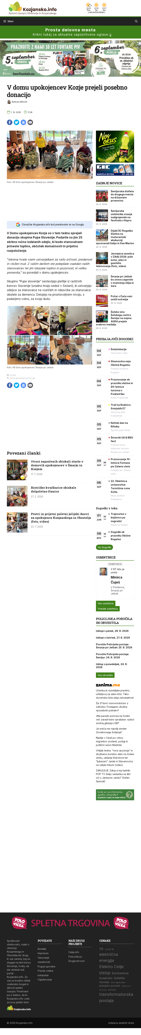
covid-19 (109, 949)
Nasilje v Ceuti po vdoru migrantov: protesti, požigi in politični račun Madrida (112, 741)
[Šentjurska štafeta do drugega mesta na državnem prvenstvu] (102, 196)
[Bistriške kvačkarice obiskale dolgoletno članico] (17, 505)
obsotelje (104, 982)
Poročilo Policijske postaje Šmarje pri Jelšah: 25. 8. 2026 (114, 646)
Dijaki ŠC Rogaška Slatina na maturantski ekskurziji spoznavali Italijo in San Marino (115, 237)
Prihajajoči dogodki (114, 339)
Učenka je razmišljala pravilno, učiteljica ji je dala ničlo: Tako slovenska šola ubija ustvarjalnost (115, 694)
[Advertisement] (50, 202)
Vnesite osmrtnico (108, 608)
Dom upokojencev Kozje (22, 378)
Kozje (13, 375)
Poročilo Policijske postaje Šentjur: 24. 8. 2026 (112, 656)
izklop (104, 972)
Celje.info (73, 952)
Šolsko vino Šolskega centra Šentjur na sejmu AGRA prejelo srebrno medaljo (114, 318)
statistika (112, 990)
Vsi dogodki (104, 547)
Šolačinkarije (119, 349)
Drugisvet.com (76, 960)
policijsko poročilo (109, 985)
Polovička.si (75, 956)
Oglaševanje (45, 979)
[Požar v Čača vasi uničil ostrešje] (102, 301)
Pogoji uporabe (46, 966)
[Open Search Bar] (136, 21)
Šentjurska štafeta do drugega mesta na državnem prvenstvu (122, 196)
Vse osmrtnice (106, 603)
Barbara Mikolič (19, 101)
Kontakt (42, 948)
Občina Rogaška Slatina (118, 982)
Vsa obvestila (105, 675)
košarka (119, 978)
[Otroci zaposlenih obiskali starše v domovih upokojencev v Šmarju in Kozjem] (17, 479)
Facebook (9, 122)
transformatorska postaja (116, 997)
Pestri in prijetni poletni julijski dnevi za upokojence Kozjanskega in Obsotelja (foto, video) (61, 517)
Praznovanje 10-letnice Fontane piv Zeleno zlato (121, 463)
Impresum (43, 953)
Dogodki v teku (106, 508)
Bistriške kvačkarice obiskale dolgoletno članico (53, 489)
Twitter (16, 122)
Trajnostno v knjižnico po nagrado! (118, 517)
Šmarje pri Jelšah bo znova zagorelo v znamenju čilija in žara (122, 281)
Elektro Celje (111, 966)
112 (101, 949)
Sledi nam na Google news (23, 122)
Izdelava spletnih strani (121, 1022)
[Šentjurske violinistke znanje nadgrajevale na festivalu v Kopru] (102, 215)
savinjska (102, 990)
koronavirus (120, 973)
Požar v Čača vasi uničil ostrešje (121, 298)
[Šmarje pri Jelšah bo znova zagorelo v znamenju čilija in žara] (102, 281)
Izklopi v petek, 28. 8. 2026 (112, 630)
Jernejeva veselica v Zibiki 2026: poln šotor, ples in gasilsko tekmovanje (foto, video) (115, 260)
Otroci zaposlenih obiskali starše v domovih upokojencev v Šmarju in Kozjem (57, 465)
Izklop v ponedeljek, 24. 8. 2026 (111, 666)
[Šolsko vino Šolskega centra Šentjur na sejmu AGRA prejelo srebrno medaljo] (102, 316)
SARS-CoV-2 (126, 986)
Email (30, 122)
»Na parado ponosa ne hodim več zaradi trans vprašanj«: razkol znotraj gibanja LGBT (115, 719)
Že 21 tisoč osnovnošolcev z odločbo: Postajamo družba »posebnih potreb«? (112, 707)
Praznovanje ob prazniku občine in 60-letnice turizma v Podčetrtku (122, 386)
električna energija (108, 957)
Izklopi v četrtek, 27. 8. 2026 (113, 637)
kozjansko (105, 978)
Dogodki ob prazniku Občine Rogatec (121, 535)
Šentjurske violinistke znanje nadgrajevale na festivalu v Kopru (121, 215)
